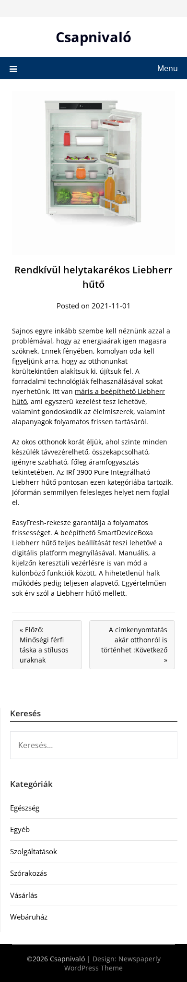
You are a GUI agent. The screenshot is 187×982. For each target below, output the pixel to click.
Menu (167, 68)
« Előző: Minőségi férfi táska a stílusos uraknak (44, 644)
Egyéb (20, 829)
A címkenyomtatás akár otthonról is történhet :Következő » (134, 644)
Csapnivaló (93, 36)
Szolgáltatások (33, 851)
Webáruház (28, 916)
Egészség (24, 807)
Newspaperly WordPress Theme (112, 963)
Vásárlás (23, 895)
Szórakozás (28, 873)
